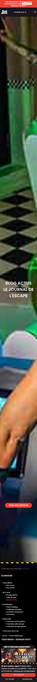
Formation (10, 614)
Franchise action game (15, 621)
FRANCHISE (7, 619)
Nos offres (10, 588)
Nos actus (10, 585)
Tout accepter (18, 675)
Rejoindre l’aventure (18, 6)
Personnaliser (27, 679)
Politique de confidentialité (24, 671)
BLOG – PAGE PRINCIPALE (13, 636)
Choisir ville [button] (19, 12)
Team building (12, 607)
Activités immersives (14, 612)
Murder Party (11, 600)
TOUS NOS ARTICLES (18, 505)
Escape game (11, 595)
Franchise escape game (16, 626)
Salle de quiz (11, 597)
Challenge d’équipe (14, 609)
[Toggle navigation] (35, 12)
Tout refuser (9, 679)
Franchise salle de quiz (15, 624)
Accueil (3, 569)
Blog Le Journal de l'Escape (13, 569)
